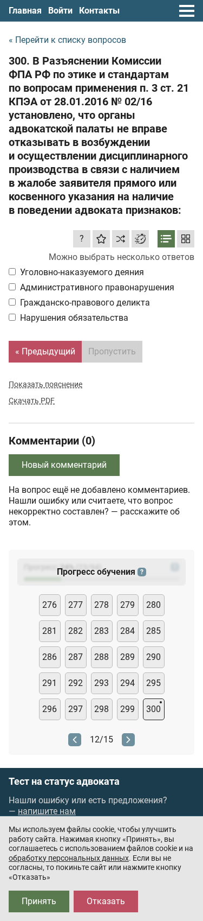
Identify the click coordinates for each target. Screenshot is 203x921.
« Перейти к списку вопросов (67, 40)
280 (153, 605)
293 (101, 683)
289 (127, 657)
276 (49, 605)
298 (101, 709)
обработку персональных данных (69, 858)
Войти (60, 10)
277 (75, 605)
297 (75, 709)
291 (49, 683)
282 (75, 631)
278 (101, 605)
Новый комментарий (64, 465)
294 (127, 683)
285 (153, 631)
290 (153, 657)
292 (75, 683)
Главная (25, 10)
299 (127, 709)
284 (127, 631)
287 (75, 657)
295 (153, 683)
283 (101, 631)
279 (127, 605)
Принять (39, 901)
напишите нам (47, 811)
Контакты (99, 10)
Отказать (106, 901)
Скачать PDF (32, 400)
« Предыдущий (45, 351)
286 (49, 657)
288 (101, 657)
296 (49, 709)
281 (49, 631)
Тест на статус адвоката (64, 781)
